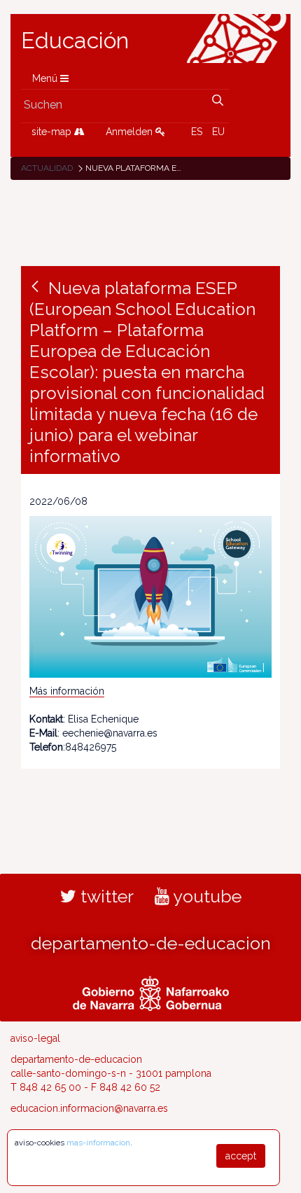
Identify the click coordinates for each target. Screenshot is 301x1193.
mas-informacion (98, 1142)
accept (240, 1155)
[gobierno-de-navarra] (151, 991)
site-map (52, 131)
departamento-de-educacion (151, 943)
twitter (105, 896)
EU (218, 131)
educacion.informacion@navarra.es (89, 1108)
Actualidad (47, 168)
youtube (205, 896)
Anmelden (130, 131)
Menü (46, 78)
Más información (66, 691)
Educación (75, 40)
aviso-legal (35, 1038)
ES (196, 131)
